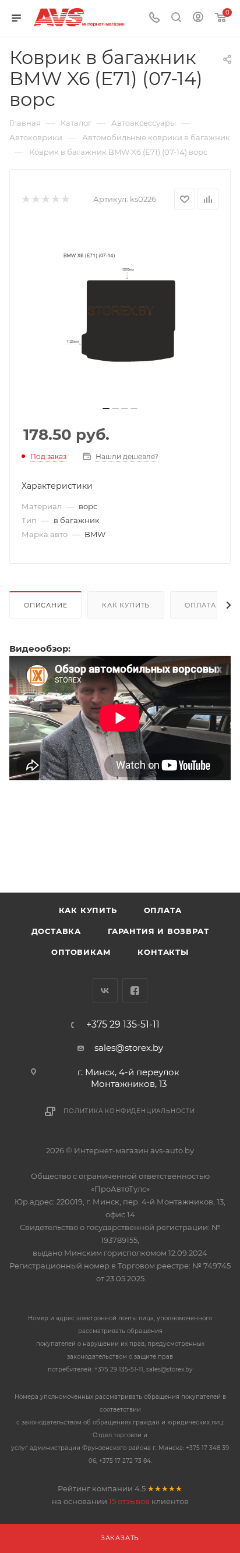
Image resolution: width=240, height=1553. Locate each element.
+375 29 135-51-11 (123, 1024)
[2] (35, 199)
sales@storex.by (128, 1047)
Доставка (56, 931)
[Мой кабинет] (198, 18)
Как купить (126, 605)
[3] (45, 199)
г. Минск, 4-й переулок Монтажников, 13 (128, 1078)
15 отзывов (129, 1501)
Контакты (162, 952)
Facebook (134, 990)
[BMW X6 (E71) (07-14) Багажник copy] (120, 311)
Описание (45, 605)
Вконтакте (105, 990)
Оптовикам (81, 952)
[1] (25, 199)
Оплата (200, 605)
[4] (55, 199)
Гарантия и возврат (158, 931)
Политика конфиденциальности (129, 1111)
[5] (65, 199)
